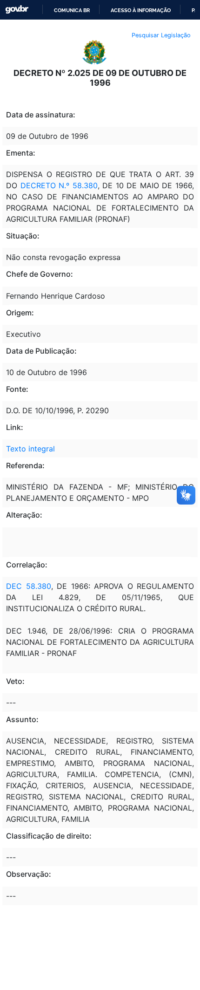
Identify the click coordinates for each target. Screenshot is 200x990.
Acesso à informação (141, 10)
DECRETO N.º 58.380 (59, 185)
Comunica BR (72, 10)
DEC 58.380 (28, 586)
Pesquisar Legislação (161, 35)
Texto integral (30, 448)
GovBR (16, 9)
